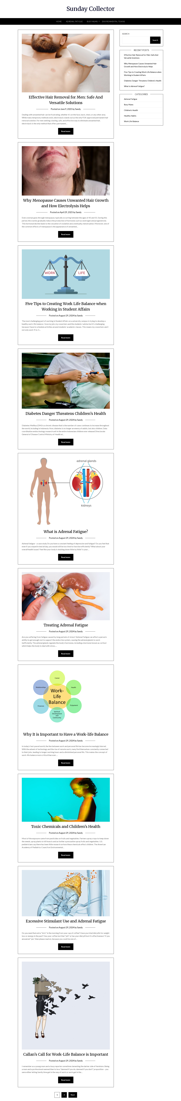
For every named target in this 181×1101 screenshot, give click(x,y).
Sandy (78, 109)
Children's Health (131, 110)
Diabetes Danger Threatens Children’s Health (65, 413)
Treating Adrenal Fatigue (66, 625)
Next (73, 1095)
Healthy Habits (130, 116)
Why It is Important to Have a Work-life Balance (65, 734)
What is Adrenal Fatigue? (66, 531)
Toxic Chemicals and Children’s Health (65, 826)
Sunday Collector (90, 8)
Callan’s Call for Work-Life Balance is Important (65, 1054)
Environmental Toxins (113, 21)
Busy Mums (92, 21)
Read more (65, 131)
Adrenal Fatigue (74, 21)
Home (59, 21)
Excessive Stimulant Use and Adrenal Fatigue (66, 921)
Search (125, 34)
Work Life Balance (131, 121)
